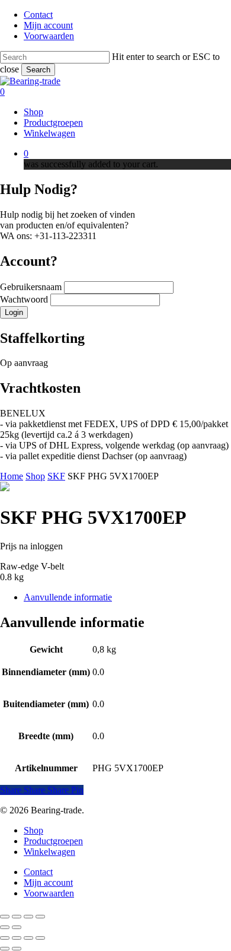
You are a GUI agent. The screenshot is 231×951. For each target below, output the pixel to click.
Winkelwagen (49, 852)
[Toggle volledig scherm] (16, 916)
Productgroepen (53, 841)
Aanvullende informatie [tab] (68, 597)
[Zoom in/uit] (4, 916)
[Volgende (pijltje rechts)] (16, 927)
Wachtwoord (25, 299)
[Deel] (28, 916)
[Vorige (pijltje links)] (4, 927)
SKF (56, 476)
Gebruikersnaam (32, 287)
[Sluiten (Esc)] (40, 916)
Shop (35, 476)
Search (38, 69)
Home (11, 476)
